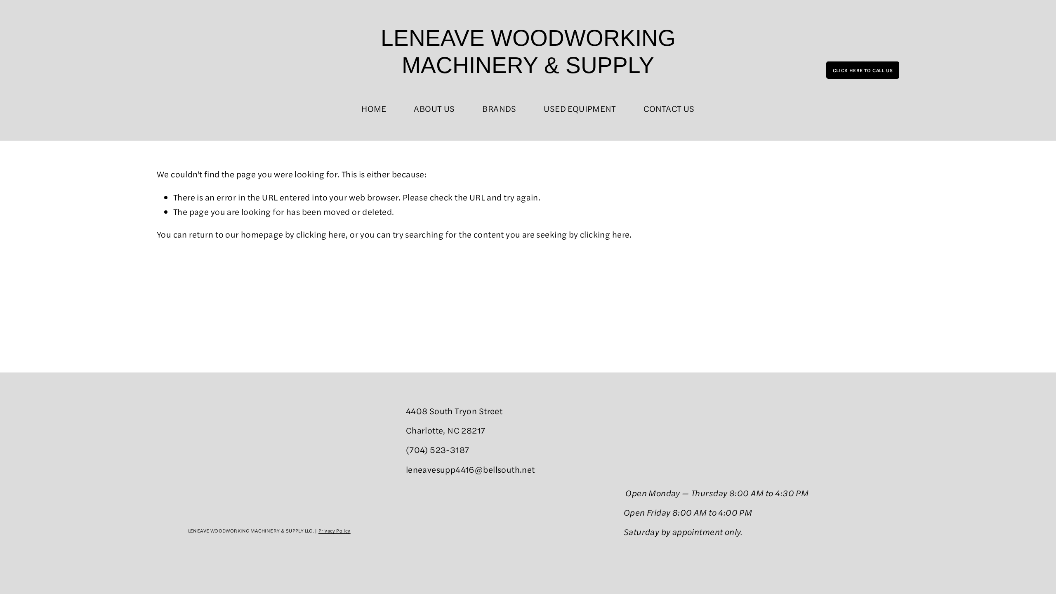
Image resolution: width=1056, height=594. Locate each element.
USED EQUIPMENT (580, 108)
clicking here (321, 234)
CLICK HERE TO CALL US (863, 70)
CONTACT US (669, 108)
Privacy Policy (334, 530)
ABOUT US (434, 108)
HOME (374, 108)
